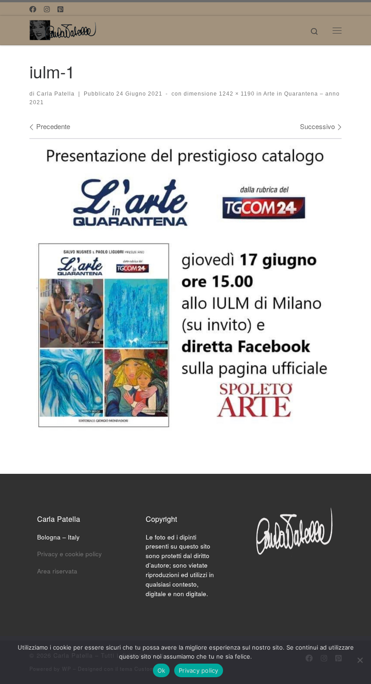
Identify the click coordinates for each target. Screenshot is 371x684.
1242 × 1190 (236, 94)
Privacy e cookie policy (69, 553)
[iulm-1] (185, 288)
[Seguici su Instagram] (47, 9)
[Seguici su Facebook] (32, 9)
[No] (359, 660)
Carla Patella (56, 94)
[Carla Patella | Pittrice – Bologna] (63, 28)
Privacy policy (199, 670)
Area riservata (57, 571)
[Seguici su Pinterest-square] (60, 9)
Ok (161, 670)
